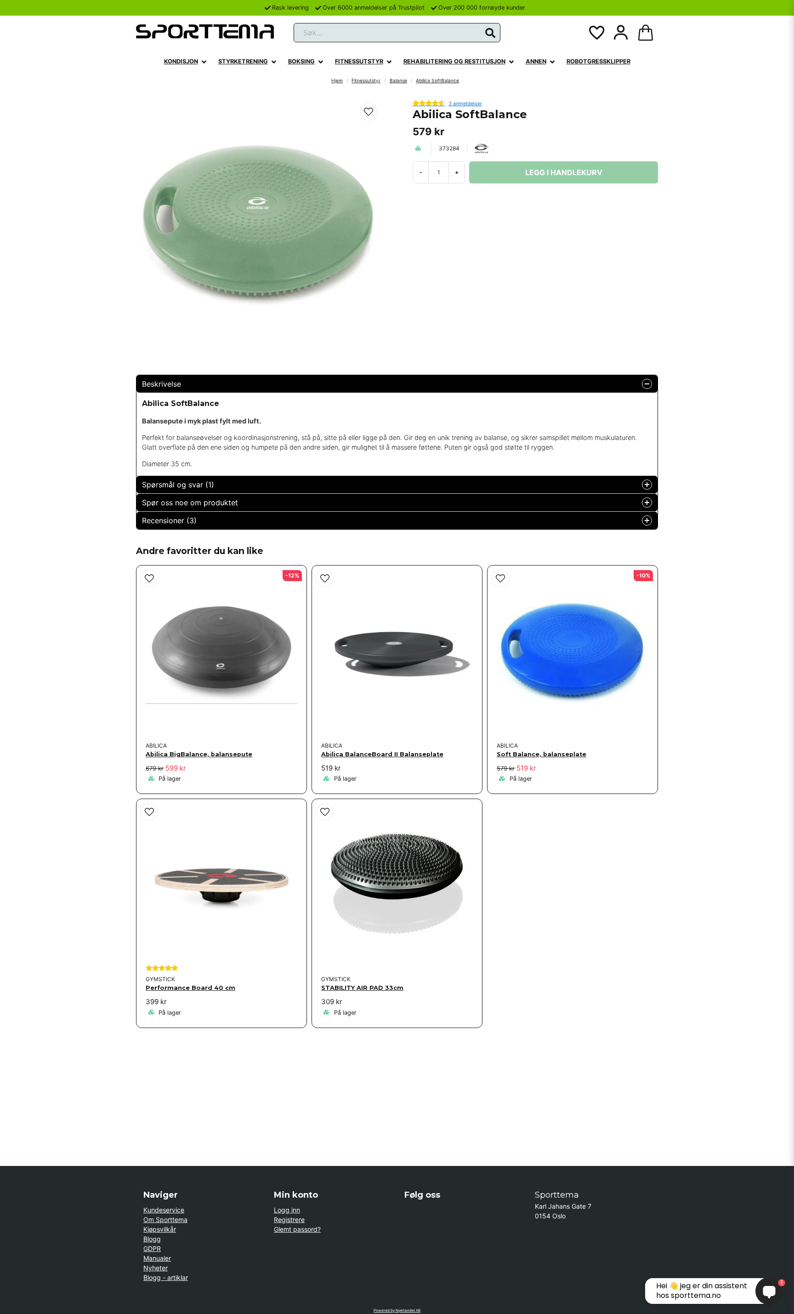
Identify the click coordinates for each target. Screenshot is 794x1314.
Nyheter (155, 1268)
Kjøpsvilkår (159, 1229)
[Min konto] (620, 32)
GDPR (152, 1248)
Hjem (337, 80)
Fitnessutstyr (359, 61)
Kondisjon (181, 61)
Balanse (398, 80)
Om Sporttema (165, 1219)
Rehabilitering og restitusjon (454, 61)
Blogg (152, 1239)
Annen (536, 61)
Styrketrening (243, 61)
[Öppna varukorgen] (645, 32)
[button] (490, 33)
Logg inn (287, 1210)
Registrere (289, 1219)
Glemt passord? (297, 1229)
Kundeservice (163, 1210)
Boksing (301, 61)
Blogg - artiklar (165, 1277)
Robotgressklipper (598, 61)
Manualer (157, 1258)
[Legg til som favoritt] (596, 32)
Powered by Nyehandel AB (397, 1310)
